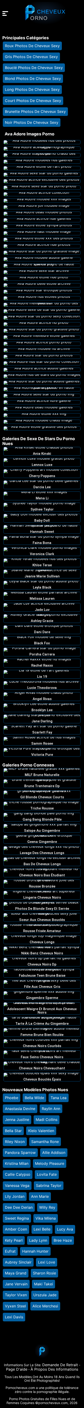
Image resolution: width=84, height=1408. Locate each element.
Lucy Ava (65, 1229)
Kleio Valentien (41, 1130)
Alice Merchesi (45, 1306)
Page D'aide (16, 1369)
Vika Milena (45, 1218)
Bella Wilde (34, 1097)
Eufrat (10, 1251)
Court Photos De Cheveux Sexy (33, 100)
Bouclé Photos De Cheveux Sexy (34, 67)
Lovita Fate (47, 1174)
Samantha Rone (45, 1141)
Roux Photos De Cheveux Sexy (32, 45)
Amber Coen (16, 1229)
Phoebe (11, 1097)
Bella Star (13, 1130)
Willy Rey (47, 1207)
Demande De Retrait (60, 1364)
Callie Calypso (17, 1174)
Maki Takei (43, 1284)
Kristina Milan (16, 1163)
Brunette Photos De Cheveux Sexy (35, 111)
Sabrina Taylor (48, 1185)
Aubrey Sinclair (18, 1262)
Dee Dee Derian (19, 1207)
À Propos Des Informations (54, 1369)
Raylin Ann (51, 1108)
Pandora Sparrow (20, 1152)
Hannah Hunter (35, 1251)
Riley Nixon (15, 1141)
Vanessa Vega (17, 1185)
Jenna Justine (17, 1119)
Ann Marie (40, 1196)
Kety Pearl (14, 1240)
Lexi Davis (14, 1317)
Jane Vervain (16, 1284)
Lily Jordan (14, 1196)
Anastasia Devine (20, 1108)
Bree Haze (63, 1240)
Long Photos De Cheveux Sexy (32, 89)
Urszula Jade (44, 1295)
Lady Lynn (38, 1240)
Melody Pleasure (49, 1163)
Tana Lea (58, 1097)
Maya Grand (15, 1273)
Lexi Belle (42, 1229)
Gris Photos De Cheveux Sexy (31, 56)
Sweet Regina (17, 1218)
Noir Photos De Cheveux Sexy (31, 122)
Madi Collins (46, 1119)
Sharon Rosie (44, 1273)
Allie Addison (53, 1152)
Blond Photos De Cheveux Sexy (33, 78)
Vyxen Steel (15, 1306)
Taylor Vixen (16, 1295)
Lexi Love (46, 1262)
